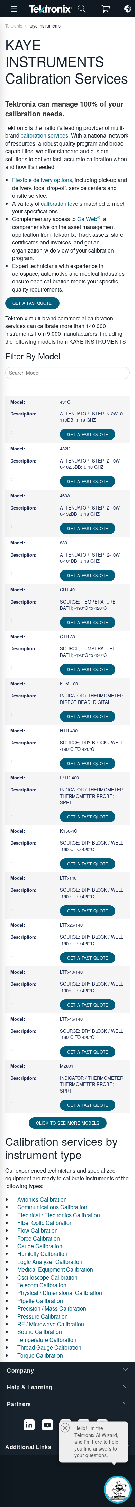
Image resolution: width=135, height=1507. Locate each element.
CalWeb (88, 219)
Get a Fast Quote (87, 434)
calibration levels (61, 204)
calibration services (44, 135)
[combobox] (67, 373)
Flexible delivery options (42, 180)
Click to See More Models (67, 1123)
